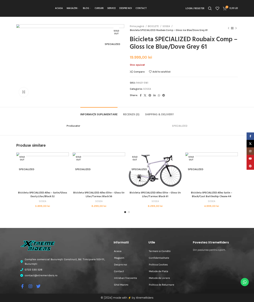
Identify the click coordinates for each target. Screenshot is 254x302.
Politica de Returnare (161, 284)
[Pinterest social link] (149, 95)
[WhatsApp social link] (159, 95)
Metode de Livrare (159, 278)
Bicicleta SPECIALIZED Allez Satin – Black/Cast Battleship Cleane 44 (211, 195)
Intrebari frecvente (125, 278)
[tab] (99, 112)
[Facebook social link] (141, 95)
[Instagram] (30, 286)
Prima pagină (137, 26)
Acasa (117, 251)
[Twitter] (38, 286)
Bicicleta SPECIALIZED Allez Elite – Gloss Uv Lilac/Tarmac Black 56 (98, 195)
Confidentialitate (159, 257)
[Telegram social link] (163, 95)
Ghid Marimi (121, 284)
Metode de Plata (158, 271)
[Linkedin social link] (154, 95)
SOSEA (167, 26)
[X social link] (145, 95)
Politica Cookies (158, 264)
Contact (119, 271)
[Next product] (236, 28)
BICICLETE (153, 26)
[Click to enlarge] (23, 92)
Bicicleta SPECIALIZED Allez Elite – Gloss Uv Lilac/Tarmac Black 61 (155, 195)
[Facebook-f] (22, 286)
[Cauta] (210, 8)
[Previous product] (228, 28)
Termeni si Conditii (160, 251)
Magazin (119, 257)
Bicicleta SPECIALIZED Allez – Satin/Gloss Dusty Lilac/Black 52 (42, 195)
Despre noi (120, 264)
